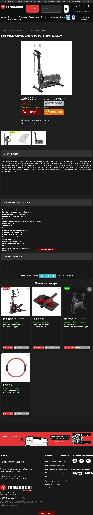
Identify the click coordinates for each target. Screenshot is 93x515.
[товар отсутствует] (66, 9)
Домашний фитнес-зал (84, 18)
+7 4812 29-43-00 (82, 8)
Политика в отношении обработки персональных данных (16, 470)
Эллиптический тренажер (13, 324)
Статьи (62, 17)
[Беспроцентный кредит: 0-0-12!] (66, 98)
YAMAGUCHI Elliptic (10, 327)
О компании (12, 18)
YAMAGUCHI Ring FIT (11, 393)
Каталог (63, 465)
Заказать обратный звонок (83, 12)
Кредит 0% (64, 473)
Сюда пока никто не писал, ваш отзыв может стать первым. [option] (46, 275)
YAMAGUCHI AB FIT (40, 327)
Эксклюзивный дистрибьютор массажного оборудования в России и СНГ (67, 1)
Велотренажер (70, 324)
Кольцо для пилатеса (11, 391)
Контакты (53, 17)
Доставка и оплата (23, 18)
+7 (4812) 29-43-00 (12, 462)
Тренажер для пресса (41, 324)
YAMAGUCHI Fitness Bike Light (76, 327)
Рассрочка (34, 17)
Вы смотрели (46, 513)
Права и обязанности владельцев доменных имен (13, 477)
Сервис (43, 17)
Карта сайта (64, 481)
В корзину (9, 347)
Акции (3, 17)
